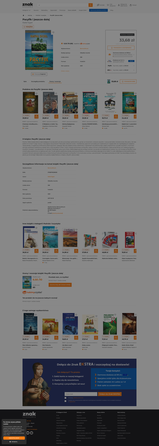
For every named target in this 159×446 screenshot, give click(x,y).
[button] (14, 442)
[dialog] (14, 431)
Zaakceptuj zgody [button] (14, 438)
